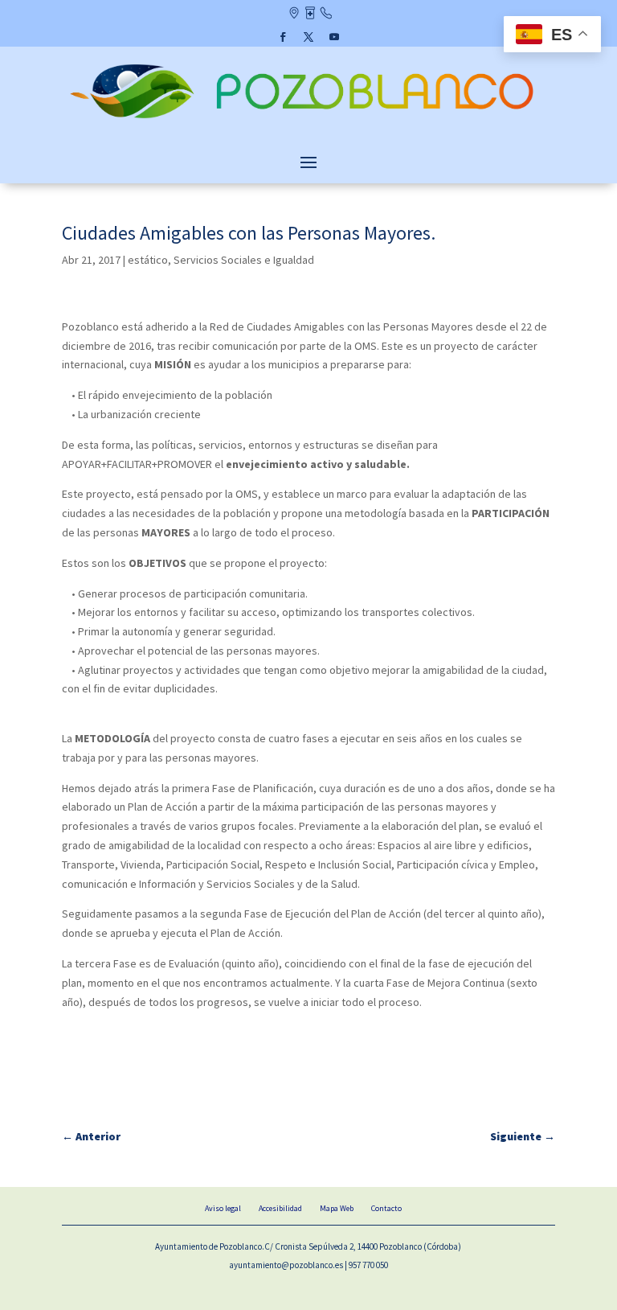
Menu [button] (308, 162)
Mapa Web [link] (336, 1208)
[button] (282, 37)
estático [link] (148, 260)
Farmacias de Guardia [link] (310, 14)
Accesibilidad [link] (280, 1208)
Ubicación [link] (294, 14)
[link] (308, 120)
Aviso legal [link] (223, 1208)
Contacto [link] (326, 14)
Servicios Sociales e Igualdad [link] (244, 260)
